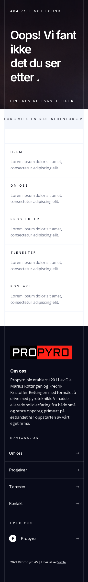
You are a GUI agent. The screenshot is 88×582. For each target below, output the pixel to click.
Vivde (61, 562)
